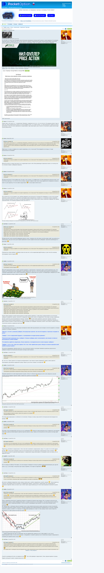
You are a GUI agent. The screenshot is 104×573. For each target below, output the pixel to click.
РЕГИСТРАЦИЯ (40, 15)
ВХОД (51, 15)
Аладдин (6, 441)
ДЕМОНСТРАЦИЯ (26, 15)
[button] (68, 28)
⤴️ (10, 24)
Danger (6, 264)
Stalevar (6, 141)
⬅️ (15, 24)
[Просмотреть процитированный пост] (12, 141)
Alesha (6, 158)
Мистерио (7, 226)
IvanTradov (7, 368)
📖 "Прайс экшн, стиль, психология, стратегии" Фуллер (15, 27)
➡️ (20, 24)
